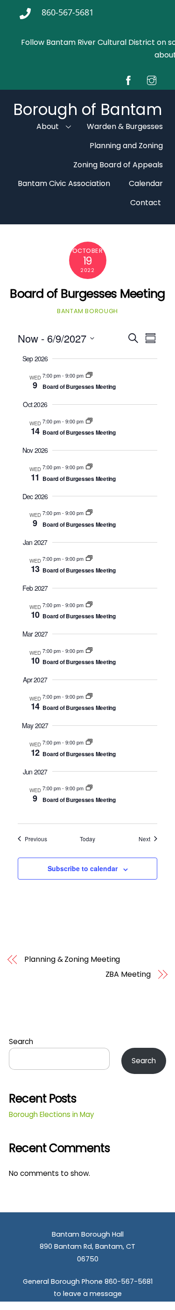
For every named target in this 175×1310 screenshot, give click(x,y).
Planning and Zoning (126, 145)
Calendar (146, 183)
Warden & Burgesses (125, 126)
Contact (145, 202)
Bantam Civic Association (64, 183)
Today (87, 839)
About (47, 126)
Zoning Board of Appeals (118, 164)
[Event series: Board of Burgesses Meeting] (89, 375)
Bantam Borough (87, 311)
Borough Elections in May (51, 1114)
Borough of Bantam (87, 110)
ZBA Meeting (128, 974)
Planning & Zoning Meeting (72, 959)
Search (21, 1041)
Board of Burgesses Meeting (87, 293)
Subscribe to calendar (83, 868)
